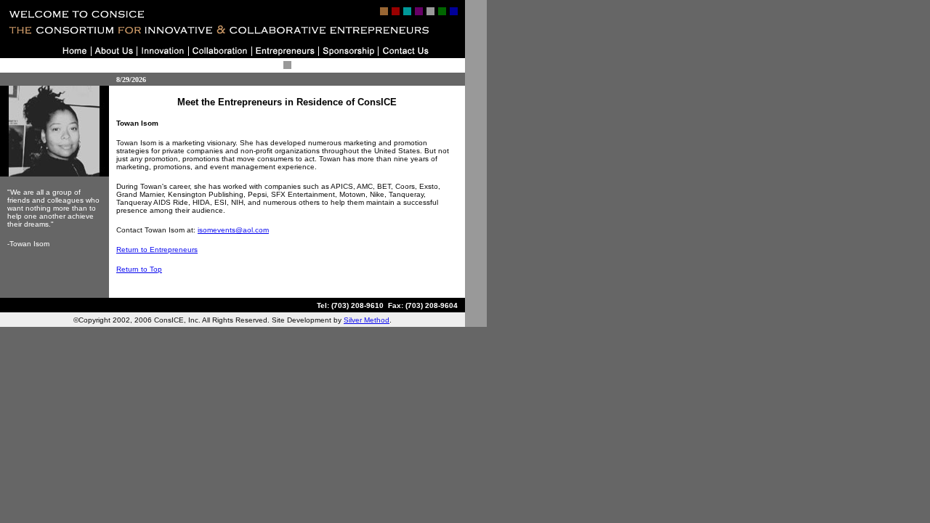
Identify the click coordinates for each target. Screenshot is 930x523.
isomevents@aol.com (233, 230)
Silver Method (366, 320)
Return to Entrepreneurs (157, 250)
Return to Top (139, 269)
